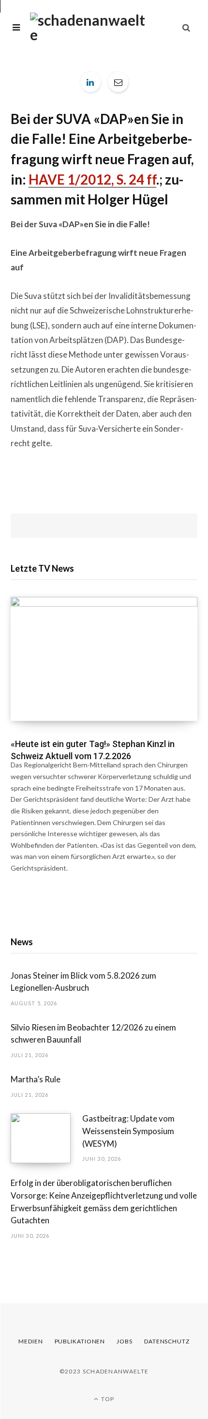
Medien (30, 1341)
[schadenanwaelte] (87, 27)
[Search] (186, 27)
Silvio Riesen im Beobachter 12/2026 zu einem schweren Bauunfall (93, 1033)
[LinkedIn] (90, 82)
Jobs (125, 1341)
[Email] (118, 82)
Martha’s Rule (35, 1079)
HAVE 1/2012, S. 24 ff (92, 179)
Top (107, 1399)
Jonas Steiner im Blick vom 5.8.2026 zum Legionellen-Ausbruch (83, 981)
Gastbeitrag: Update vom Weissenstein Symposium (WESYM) (128, 1131)
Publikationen (80, 1341)
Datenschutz (167, 1341)
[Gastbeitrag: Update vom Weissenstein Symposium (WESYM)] (46, 1138)
